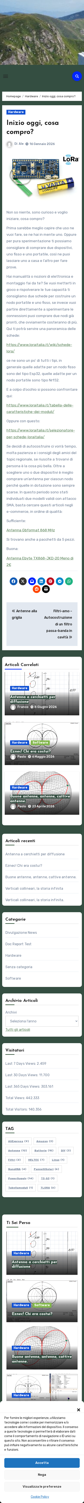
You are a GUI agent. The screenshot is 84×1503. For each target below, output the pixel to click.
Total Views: (15, 1098)
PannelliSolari (46, 1169)
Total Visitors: (17, 1109)
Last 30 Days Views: (22, 1075)
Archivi (11, 1012)
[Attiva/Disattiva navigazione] (5, 76)
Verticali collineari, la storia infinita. (34, 900)
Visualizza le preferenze (42, 1487)
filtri (14, 1159)
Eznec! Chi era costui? (30, 752)
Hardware (16, 112)
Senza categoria (19, 967)
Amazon (44, 1141)
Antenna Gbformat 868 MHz (30, 530)
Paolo (21, 757)
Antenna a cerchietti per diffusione (35, 854)
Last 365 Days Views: (23, 1086)
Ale (21, 144)
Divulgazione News (21, 933)
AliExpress (18, 1141)
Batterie (43, 1150)
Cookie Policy (40, 1497)
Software (40, 742)
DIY (66, 1150)
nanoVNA (17, 1169)
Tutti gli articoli (17, 1030)
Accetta (42, 1463)
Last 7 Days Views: (21, 1064)
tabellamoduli (20, 1187)
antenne (17, 1150)
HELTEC (36, 1159)
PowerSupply (20, 1178)
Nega (42, 1475)
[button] (76, 1407)
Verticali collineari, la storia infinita (34, 888)
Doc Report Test (18, 944)
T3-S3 (47, 1178)
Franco (22, 707)
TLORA (47, 1187)
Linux (58, 1159)
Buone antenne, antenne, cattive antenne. (41, 877)
